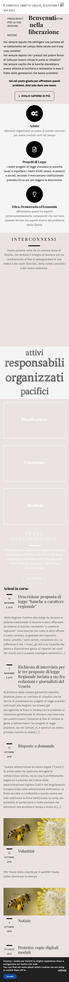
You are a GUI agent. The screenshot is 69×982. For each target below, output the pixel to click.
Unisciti (36, 578)
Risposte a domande (36, 745)
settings (62, 970)
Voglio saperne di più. (36, 96)
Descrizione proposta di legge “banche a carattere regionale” (41, 601)
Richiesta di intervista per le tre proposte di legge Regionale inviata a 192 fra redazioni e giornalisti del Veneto (41, 676)
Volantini (56, 18)
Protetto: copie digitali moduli (38, 950)
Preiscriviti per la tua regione (15, 22)
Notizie (12, 35)
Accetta (10, 976)
